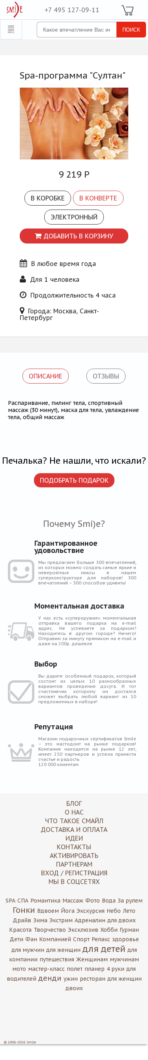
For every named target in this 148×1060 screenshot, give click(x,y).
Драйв (22, 920)
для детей (104, 948)
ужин (71, 978)
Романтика (45, 900)
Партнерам (74, 864)
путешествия (56, 959)
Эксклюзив (83, 929)
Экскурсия (91, 910)
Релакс (101, 939)
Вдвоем (48, 910)
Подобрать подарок (74, 480)
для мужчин (27, 949)
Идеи (74, 838)
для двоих (121, 920)
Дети (16, 939)
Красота (20, 929)
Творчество (50, 929)
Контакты (74, 847)
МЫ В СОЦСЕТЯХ (74, 882)
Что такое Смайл (74, 821)
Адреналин (90, 920)
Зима (40, 920)
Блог (74, 803)
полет (74, 968)
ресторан (92, 978)
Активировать (74, 856)
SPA (10, 900)
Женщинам (92, 959)
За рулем (130, 900)
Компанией (55, 939)
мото (19, 968)
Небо (114, 910)
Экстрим (61, 920)
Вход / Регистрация (74, 873)
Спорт (81, 939)
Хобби (109, 929)
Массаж (72, 900)
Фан (31, 939)
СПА (22, 900)
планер (94, 968)
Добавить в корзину (78, 236)
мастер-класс (46, 968)
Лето (129, 910)
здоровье (125, 939)
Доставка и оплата (74, 829)
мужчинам (124, 959)
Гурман (129, 929)
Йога (68, 910)
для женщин (63, 949)
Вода (109, 900)
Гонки (24, 910)
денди (50, 978)
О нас (74, 812)
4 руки (115, 968)
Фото (92, 900)
